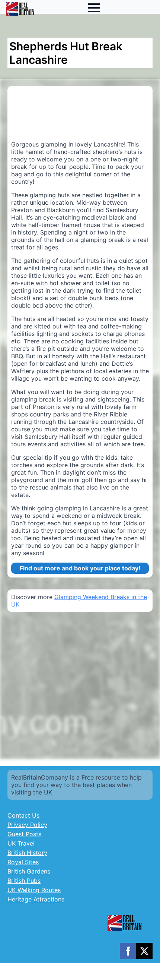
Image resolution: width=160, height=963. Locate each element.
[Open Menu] (94, 8)
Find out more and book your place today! (80, 568)
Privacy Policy (27, 824)
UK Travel (21, 843)
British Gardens (28, 871)
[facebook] (128, 951)
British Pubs (24, 880)
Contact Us (23, 815)
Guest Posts (24, 834)
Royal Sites (23, 862)
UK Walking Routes (34, 890)
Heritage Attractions (35, 899)
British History (27, 852)
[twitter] (144, 951)
